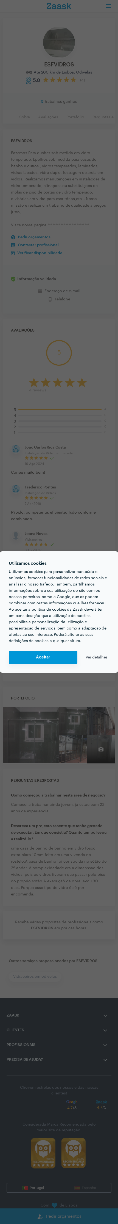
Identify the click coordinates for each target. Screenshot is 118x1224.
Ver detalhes (97, 657)
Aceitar (43, 657)
